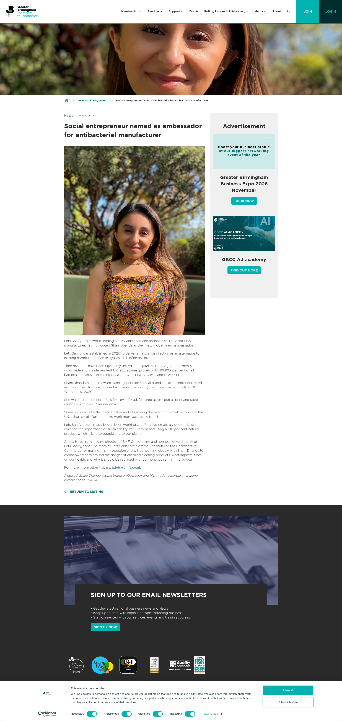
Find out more (244, 270)
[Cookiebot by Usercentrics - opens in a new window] (47, 714)
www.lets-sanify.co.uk (123, 467)
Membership (129, 11)
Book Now (244, 201)
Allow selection (288, 702)
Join (308, 11)
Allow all (288, 690)
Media (259, 11)
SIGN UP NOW (105, 627)
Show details (210, 713)
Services (154, 11)
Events (194, 11)
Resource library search (92, 100)
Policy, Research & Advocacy (224, 11)
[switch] (126, 714)
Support (174, 11)
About (276, 11)
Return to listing (86, 492)
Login (330, 11)
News (68, 115)
